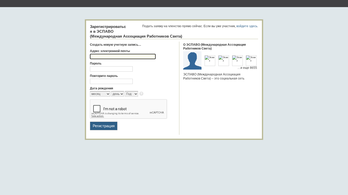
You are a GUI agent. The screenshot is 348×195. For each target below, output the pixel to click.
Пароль (95, 63)
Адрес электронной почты (110, 51)
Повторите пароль (104, 76)
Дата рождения (101, 88)
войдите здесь (246, 26)
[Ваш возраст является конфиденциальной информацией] (141, 94)
